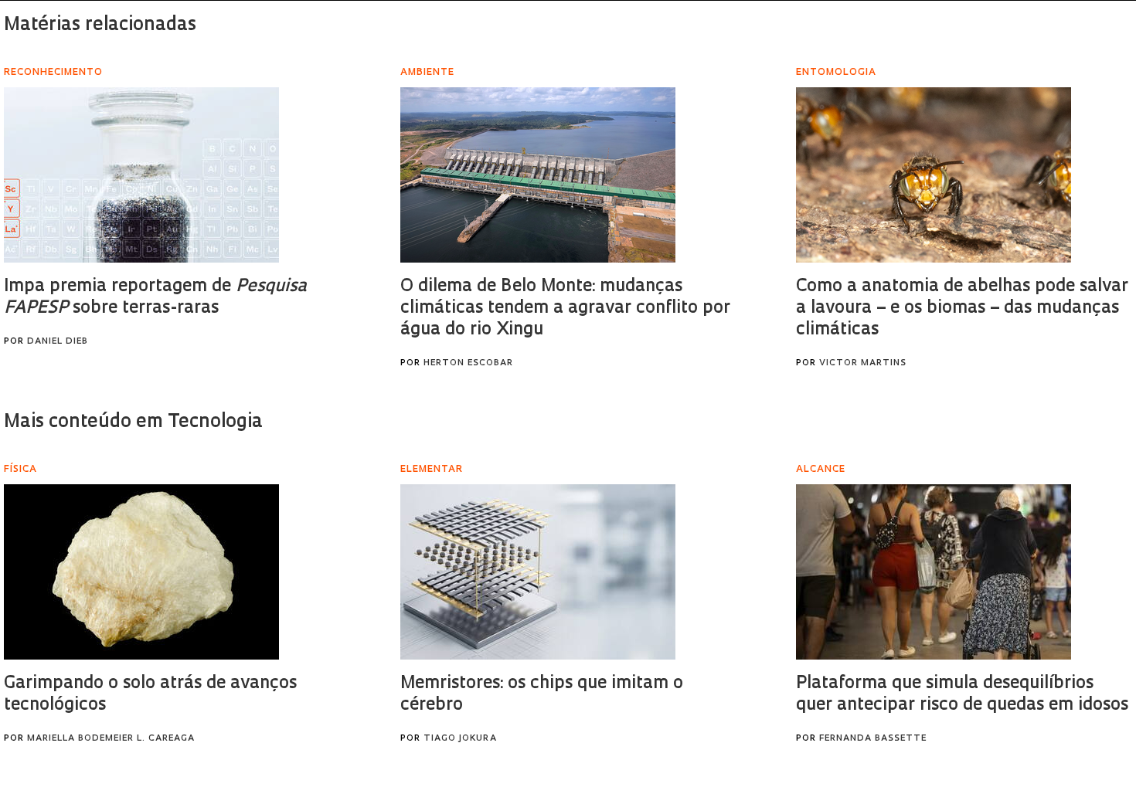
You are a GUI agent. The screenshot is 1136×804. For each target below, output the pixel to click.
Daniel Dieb (57, 342)
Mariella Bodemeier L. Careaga (111, 738)
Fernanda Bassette (873, 738)
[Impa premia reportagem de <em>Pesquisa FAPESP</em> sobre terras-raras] (141, 175)
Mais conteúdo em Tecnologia (133, 422)
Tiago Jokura (460, 738)
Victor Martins (862, 363)
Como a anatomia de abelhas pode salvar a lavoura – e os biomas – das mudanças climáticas (962, 308)
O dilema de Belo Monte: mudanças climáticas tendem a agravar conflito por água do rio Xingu (565, 308)
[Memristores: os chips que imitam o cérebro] (537, 572)
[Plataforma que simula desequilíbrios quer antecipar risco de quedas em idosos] (933, 572)
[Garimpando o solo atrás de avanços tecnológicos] (141, 572)
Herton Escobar (468, 363)
